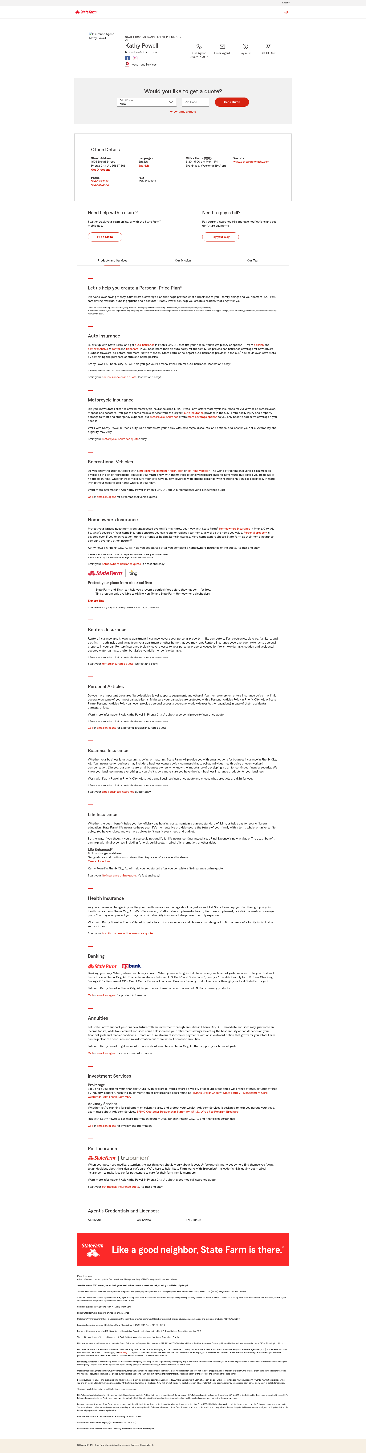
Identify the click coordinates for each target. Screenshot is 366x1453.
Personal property (255, 532)
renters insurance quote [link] (117, 663)
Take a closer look (99, 861)
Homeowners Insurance (234, 528)
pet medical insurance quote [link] (120, 1186)
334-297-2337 (99, 181)
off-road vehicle (198, 470)
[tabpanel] (183, 167)
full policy (123, 1352)
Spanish (144, 165)
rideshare (132, 348)
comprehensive (98, 348)
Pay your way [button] (221, 236)
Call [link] (90, 496)
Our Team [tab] (253, 260)
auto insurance (144, 344)
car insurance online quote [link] (119, 377)
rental (116, 348)
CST (208, 158)
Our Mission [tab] (183, 260)
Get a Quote (232, 102)
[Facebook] (127, 58)
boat (180, 470)
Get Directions (100, 169)
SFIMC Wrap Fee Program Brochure (214, 1111)
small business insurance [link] (118, 791)
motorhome (147, 470)
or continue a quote (183, 111)
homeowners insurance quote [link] (121, 563)
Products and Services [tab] (112, 260)
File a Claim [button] (105, 236)
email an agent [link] (106, 496)
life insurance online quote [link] (119, 875)
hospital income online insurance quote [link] (127, 933)
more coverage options (202, 416)
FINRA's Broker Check (206, 1092)
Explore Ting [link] (96, 600)
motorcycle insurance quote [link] (120, 439)
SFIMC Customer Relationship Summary (163, 1111)
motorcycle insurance (164, 416)
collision (259, 344)
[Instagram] (135, 58)
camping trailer (166, 470)
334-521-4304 (100, 185)
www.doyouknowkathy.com (251, 161)
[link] (222, 56)
